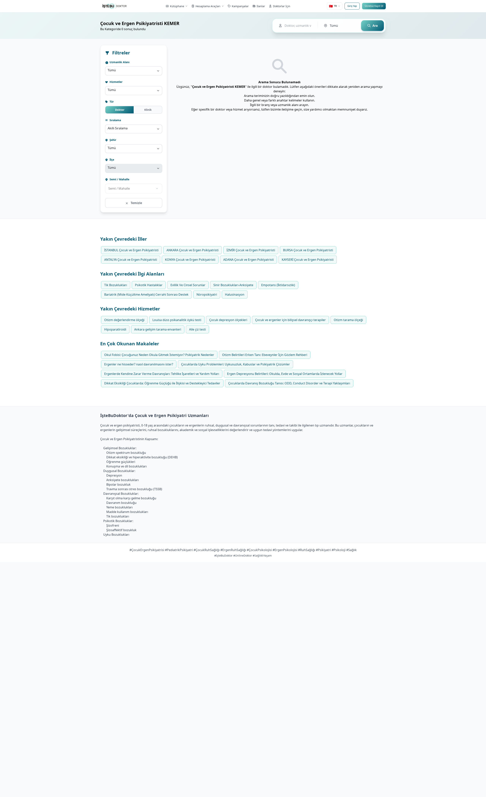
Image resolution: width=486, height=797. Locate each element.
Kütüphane (177, 6)
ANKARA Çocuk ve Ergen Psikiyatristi (192, 250)
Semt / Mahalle (119, 179)
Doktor (119, 110)
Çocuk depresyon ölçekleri (228, 320)
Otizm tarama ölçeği (348, 320)
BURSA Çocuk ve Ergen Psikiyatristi (308, 250)
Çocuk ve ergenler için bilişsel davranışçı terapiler (290, 320)
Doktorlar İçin (281, 6)
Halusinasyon (234, 294)
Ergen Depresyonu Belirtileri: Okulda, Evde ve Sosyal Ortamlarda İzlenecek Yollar (284, 374)
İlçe (111, 159)
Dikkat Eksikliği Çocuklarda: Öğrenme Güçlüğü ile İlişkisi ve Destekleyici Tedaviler (162, 383)
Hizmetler (115, 82)
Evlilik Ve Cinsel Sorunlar (187, 285)
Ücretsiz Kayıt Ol (374, 6)
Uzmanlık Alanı (119, 62)
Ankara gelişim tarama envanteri (157, 329)
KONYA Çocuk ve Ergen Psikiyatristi (190, 260)
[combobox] (133, 70)
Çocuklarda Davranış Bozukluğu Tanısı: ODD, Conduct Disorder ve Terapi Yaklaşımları (289, 383)
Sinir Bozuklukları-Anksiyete (233, 285)
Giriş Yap (352, 6)
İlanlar (261, 6)
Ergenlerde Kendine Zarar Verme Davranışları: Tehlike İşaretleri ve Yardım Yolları (161, 374)
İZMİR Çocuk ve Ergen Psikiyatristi (250, 250)
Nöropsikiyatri (206, 294)
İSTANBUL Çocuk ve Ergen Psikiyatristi (131, 250)
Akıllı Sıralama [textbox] (118, 128)
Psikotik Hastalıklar (149, 285)
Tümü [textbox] (112, 70)
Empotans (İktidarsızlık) (278, 285)
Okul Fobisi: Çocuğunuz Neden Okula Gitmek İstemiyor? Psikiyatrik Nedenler (159, 355)
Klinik (148, 110)
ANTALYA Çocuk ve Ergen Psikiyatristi (130, 260)
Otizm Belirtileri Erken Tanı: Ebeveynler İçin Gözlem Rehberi (264, 355)
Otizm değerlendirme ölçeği (124, 320)
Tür (111, 101)
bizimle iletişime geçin (286, 109)
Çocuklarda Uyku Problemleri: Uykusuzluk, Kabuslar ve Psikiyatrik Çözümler (235, 364)
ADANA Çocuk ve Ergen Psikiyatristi (248, 260)
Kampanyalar (240, 6)
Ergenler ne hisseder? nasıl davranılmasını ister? (138, 364)
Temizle (136, 203)
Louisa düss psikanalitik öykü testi (176, 320)
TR (333, 6)
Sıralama (115, 120)
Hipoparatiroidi (115, 329)
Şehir (112, 140)
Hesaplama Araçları (208, 6)
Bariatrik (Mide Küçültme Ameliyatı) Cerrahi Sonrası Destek (146, 294)
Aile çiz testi (197, 329)
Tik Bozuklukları (115, 285)
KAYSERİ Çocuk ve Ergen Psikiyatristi (308, 260)
